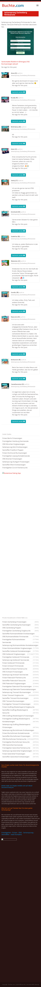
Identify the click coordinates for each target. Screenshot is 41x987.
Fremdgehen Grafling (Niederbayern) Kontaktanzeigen (20, 720)
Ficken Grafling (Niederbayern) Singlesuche (20, 707)
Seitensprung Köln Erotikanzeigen (14, 447)
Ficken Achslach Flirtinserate (20, 666)
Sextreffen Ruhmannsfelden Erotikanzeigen (20, 633)
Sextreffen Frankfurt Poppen (12, 450)
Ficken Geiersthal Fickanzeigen (20, 754)
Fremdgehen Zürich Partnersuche (14, 468)
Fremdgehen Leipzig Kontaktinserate (16, 456)
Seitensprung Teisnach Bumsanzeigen (20, 692)
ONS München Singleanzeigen (13, 444)
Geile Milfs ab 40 (20, 984)
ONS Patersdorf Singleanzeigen (20, 683)
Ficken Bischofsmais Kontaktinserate (20, 733)
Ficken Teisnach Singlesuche (18, 695)
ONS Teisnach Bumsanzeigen (20, 701)
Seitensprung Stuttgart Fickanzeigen (15, 462)
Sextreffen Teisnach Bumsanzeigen (20, 698)
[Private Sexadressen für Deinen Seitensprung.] (13, 5)
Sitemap (37, 984)
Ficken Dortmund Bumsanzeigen (14, 453)
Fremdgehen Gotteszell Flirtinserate (20, 657)
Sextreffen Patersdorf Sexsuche (20, 680)
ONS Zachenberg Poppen (20, 628)
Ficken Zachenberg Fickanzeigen (20, 622)
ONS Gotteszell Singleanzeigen (17, 654)
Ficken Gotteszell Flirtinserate (20, 663)
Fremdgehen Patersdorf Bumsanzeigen (20, 686)
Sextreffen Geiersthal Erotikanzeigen (20, 757)
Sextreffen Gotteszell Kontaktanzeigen (20, 651)
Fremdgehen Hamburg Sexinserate (15, 441)
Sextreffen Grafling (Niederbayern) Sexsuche (20, 711)
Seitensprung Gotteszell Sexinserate (20, 660)
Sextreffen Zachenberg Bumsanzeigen (20, 625)
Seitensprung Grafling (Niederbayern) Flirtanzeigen (20, 725)
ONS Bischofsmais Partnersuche (17, 739)
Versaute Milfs (30, 984)
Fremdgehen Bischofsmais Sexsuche (20, 742)
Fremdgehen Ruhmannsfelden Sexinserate (20, 640)
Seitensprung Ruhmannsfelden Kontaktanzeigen (20, 645)
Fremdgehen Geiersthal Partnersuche (20, 748)
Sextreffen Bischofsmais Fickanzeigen (20, 736)
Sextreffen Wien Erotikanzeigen (14, 465)
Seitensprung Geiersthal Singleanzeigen (20, 751)
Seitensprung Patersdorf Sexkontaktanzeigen (20, 689)
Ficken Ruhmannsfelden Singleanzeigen (20, 648)
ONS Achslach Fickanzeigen (20, 672)
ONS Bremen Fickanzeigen (12, 459)
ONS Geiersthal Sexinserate (20, 745)
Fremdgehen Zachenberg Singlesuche (20, 631)
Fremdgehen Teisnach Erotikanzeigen (20, 704)
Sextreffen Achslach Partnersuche (20, 669)
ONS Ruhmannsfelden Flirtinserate (20, 636)
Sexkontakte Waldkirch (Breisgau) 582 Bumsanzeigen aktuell (15, 63)
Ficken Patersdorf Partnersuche (20, 677)
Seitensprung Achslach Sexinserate (20, 675)
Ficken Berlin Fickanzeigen (12, 438)
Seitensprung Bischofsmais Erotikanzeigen (20, 730)
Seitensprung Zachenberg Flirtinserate (23, 75)
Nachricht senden (17, 92)
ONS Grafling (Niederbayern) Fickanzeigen (20, 716)
